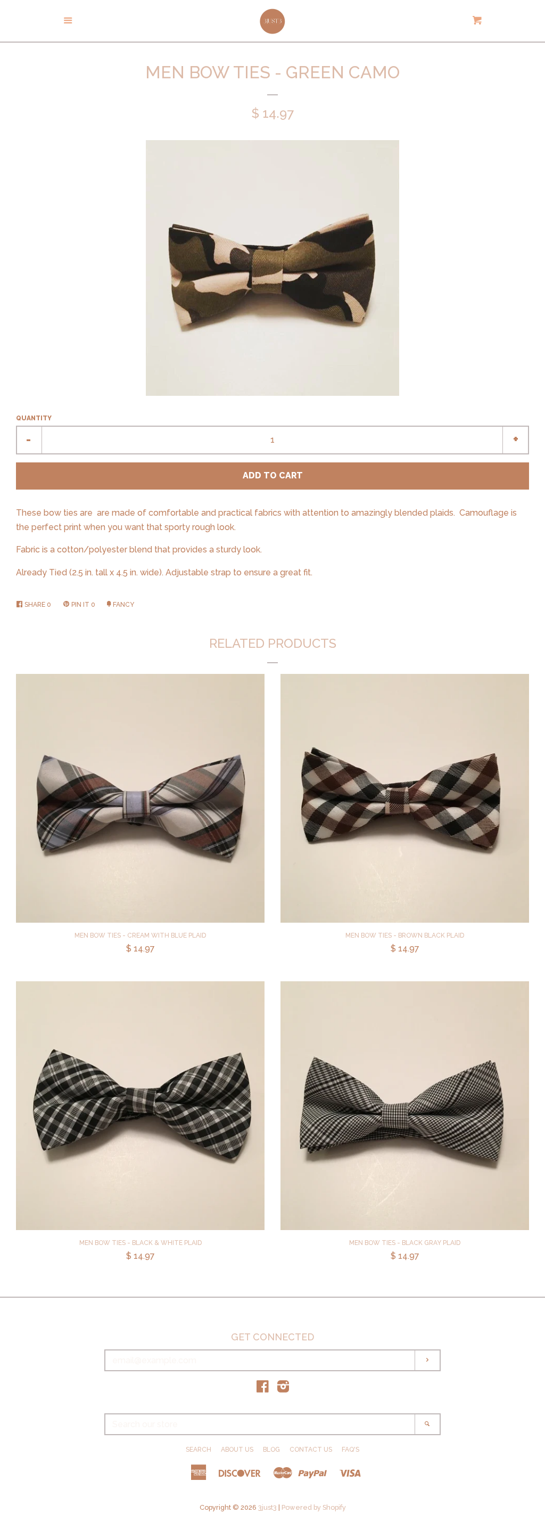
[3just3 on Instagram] (283, 1388)
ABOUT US (237, 1449)
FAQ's (350, 1449)
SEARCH (198, 1449)
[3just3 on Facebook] (262, 1388)
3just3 (267, 1507)
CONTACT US (311, 1449)
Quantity (34, 418)
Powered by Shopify (314, 1507)
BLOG (271, 1449)
